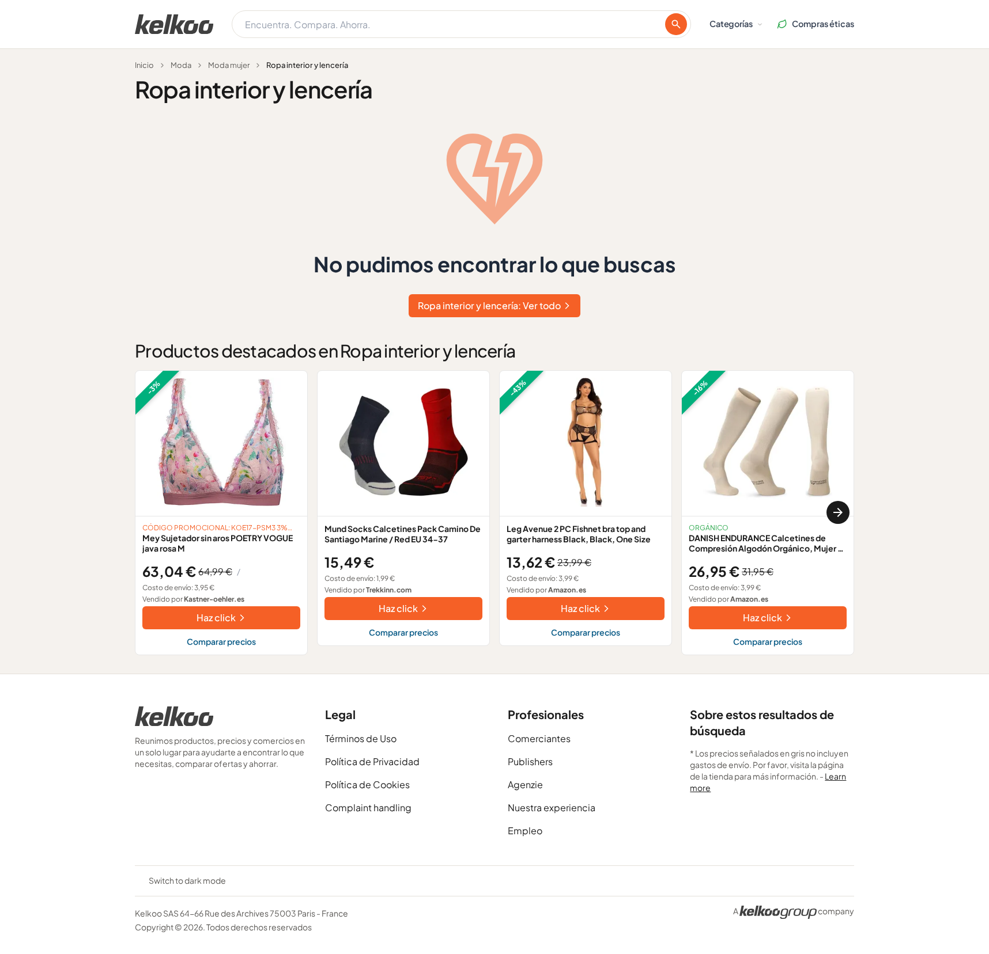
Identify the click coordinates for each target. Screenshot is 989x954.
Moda (181, 65)
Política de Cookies (367, 784)
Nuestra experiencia (551, 807)
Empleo (525, 830)
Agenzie (525, 784)
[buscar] (676, 24)
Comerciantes (539, 738)
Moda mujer (229, 65)
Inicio (144, 65)
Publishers (530, 761)
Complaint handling (368, 807)
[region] (494, 512)
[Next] (838, 512)
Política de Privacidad (372, 761)
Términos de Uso (361, 738)
